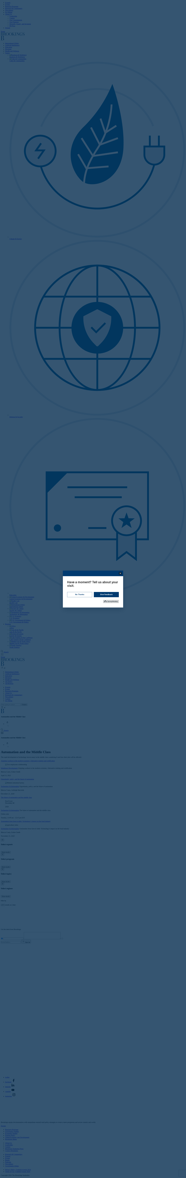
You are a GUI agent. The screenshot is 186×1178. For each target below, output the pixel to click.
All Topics (8, 682)
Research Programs (11, 6)
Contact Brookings (11, 1151)
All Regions (9, 683)
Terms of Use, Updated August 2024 (17, 1172)
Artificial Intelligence (12, 45)
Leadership (13, 16)
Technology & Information (10, 786)
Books (7, 1160)
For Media (8, 12)
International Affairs (12, 43)
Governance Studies (12, 1131)
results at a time (10, 905)
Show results (6, 852)
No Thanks (79, 594)
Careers (12, 18)
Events (7, 4)
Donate (7, 28)
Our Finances (14, 22)
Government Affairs (12, 1166)
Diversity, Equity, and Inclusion (20, 24)
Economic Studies (11, 1133)
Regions (8, 624)
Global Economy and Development (17, 1137)
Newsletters (9, 10)
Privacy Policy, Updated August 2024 (18, 1170)
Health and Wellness (12, 51)
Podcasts (8, 1162)
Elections (8, 49)
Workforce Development (9, 768)
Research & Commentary (13, 8)
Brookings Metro (11, 1139)
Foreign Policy (10, 1135)
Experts (7, 3)
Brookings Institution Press (14, 1149)
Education (8, 47)
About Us (8, 14)
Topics (7, 53)
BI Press (12, 26)
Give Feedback (106, 594)
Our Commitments (15, 20)
